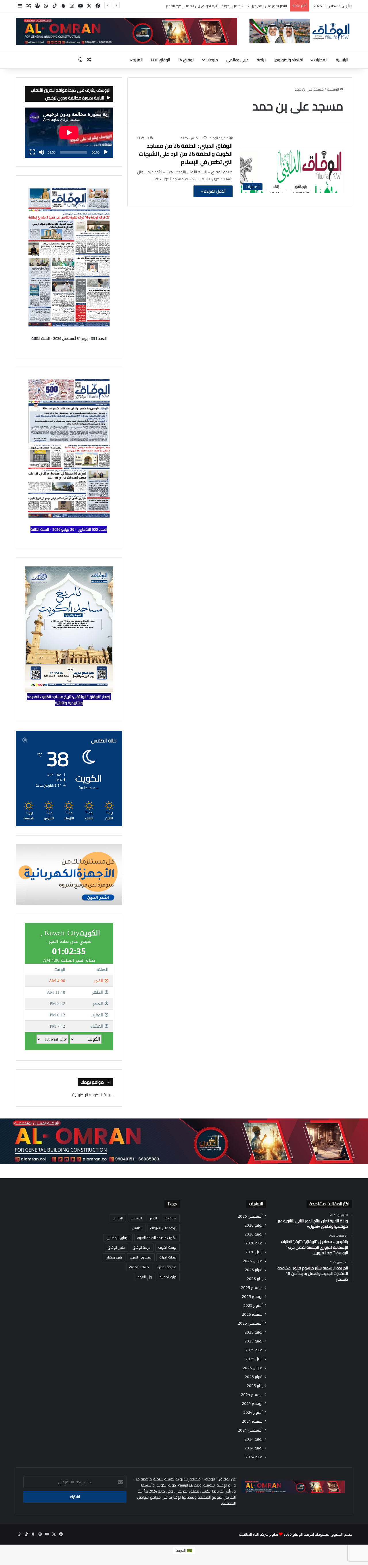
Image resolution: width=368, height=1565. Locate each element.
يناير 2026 (254, 1279)
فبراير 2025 (253, 1377)
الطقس (137, 1228)
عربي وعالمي (237, 60)
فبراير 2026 (253, 1270)
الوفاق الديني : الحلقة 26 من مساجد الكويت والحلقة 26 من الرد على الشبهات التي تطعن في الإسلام (186, 153)
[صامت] (41, 152)
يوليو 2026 (253, 1225)
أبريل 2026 (253, 1252)
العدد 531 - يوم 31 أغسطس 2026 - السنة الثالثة (69, 338)
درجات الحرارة (168, 1257)
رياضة (261, 60)
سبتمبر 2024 (252, 1421)
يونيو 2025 (253, 1341)
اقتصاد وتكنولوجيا (288, 60)
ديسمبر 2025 (251, 1288)
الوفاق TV (186, 60)
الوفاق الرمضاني (118, 1237)
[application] (69, 133)
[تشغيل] (106, 152)
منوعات (212, 60)
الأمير (153, 1218)
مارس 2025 (252, 1368)
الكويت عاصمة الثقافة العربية (157, 1237)
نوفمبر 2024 (252, 1404)
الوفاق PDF (160, 60)
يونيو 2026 (253, 1234)
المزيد (138, 60)
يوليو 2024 (253, 1439)
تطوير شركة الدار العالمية (258, 1534)
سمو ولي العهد (141, 1257)
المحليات (320, 60)
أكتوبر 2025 (252, 1305)
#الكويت (171, 1218)
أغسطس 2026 (250, 1216)
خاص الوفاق (116, 1247)
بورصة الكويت (167, 1247)
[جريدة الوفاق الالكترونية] (299, 31)
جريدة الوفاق (141, 1247)
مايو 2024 (253, 1457)
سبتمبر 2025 (252, 1314)
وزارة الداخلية (168, 1276)
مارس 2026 (252, 1261)
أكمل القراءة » (213, 191)
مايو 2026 (253, 1243)
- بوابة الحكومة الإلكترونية (92, 1094)
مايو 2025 (253, 1350)
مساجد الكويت (139, 1267)
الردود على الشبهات (163, 1228)
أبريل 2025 (253, 1359)
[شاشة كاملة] (32, 152)
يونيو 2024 (253, 1448)
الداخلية (118, 1218)
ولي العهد (145, 1276)
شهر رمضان (114, 1257)
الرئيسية (342, 60)
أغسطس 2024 (250, 1430)
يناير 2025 (254, 1386)
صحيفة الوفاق (218, 138)
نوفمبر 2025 (252, 1297)
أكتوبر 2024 (252, 1412)
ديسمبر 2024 (251, 1395)
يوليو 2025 (253, 1332)
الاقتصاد (136, 1218)
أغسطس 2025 (250, 1323)
